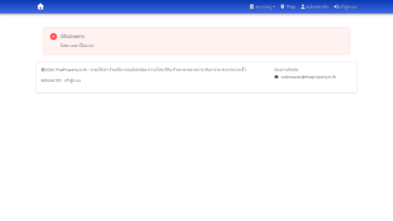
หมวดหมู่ (264, 7)
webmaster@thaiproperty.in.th (308, 77)
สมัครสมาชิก (317, 7)
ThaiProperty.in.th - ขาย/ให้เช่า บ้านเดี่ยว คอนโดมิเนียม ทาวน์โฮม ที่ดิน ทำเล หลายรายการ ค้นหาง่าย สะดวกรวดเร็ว (150, 69)
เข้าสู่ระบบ (348, 7)
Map (291, 7)
